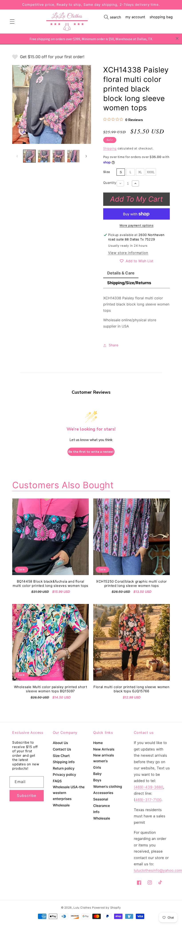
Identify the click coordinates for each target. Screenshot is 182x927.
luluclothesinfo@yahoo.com (158, 870)
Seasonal (100, 799)
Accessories (103, 793)
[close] (177, 38)
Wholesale (61, 805)
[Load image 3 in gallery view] (59, 156)
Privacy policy (64, 774)
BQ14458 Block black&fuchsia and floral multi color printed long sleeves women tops (50, 583)
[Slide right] (86, 156)
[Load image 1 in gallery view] (29, 156)
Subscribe (27, 795)
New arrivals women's (103, 758)
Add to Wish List (139, 261)
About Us (60, 743)
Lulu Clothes (82, 907)
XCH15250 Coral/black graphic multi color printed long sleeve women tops (131, 583)
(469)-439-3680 (148, 787)
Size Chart (61, 756)
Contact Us (62, 749)
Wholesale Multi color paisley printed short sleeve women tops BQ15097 (50, 689)
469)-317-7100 (148, 800)
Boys (97, 780)
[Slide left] (17, 156)
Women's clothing (107, 786)
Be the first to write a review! (91, 452)
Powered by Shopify (106, 907)
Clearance (101, 806)
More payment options (137, 225)
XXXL (151, 172)
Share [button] (113, 345)
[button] (112, 17)
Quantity (110, 183)
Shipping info (64, 762)
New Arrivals (103, 749)
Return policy (64, 768)
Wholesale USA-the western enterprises (69, 793)
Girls (97, 767)
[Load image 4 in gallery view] (73, 156)
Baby (97, 774)
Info (96, 812)
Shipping (110, 148)
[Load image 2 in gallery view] (44, 156)
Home (98, 743)
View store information (128, 253)
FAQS (57, 781)
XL (140, 172)
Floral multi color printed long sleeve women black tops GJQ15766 (131, 689)
